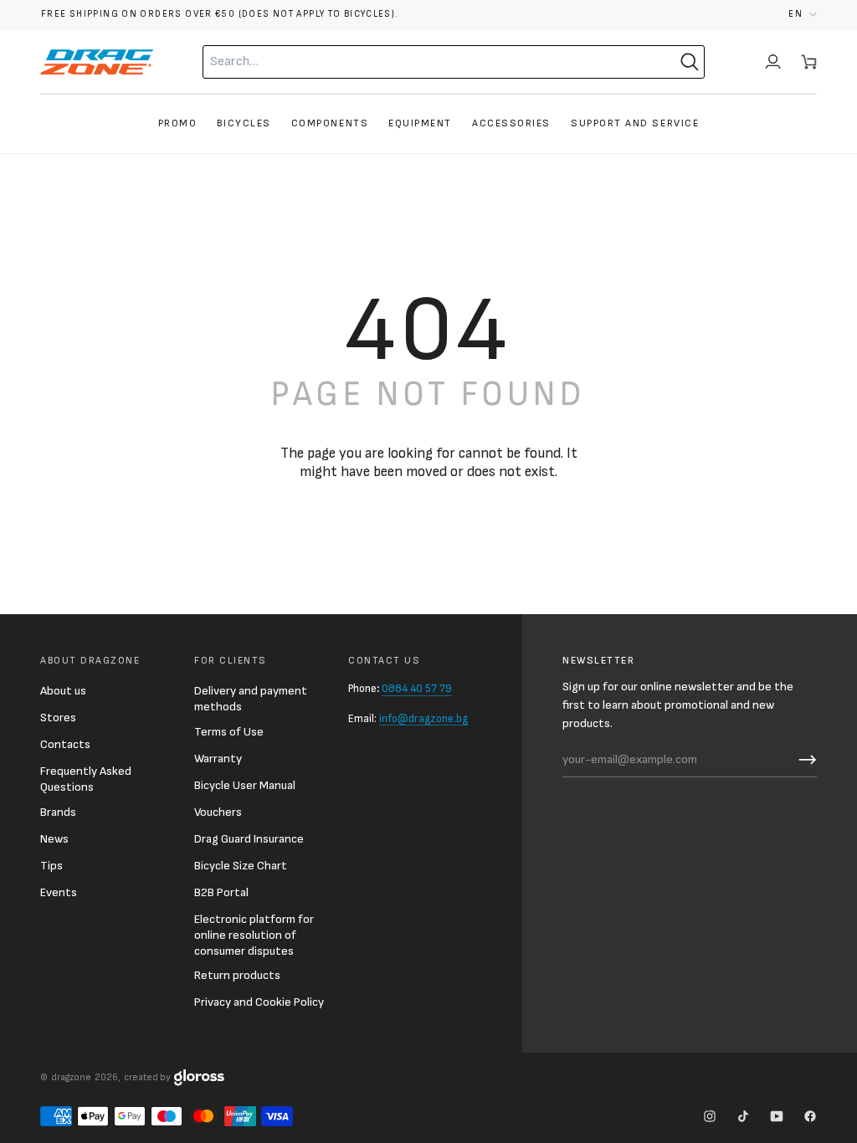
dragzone (71, 1077)
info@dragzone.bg (423, 718)
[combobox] (420, 62)
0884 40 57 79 (417, 688)
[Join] (803, 760)
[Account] (773, 62)
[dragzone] (96, 62)
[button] (802, 14)
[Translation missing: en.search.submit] (689, 62)
